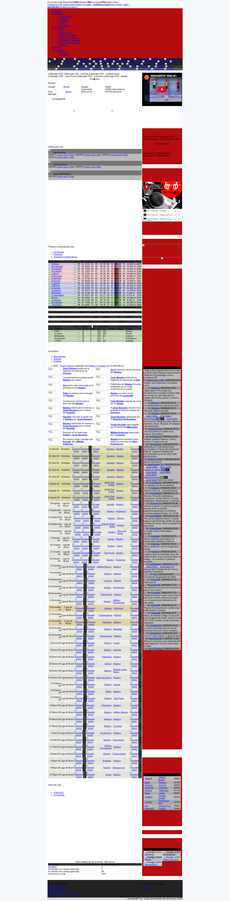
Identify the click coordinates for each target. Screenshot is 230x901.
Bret (155, 574)
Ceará (116, 643)
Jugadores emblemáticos (65, 257)
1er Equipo (59, 252)
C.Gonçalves (58, 295)
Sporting (110, 449)
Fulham (162, 782)
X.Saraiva (56, 300)
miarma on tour (155, 429)
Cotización (59, 793)
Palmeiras (121, 511)
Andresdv (155, 536)
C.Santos (56, 288)
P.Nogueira (57, 276)
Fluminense (118, 588)
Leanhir (148, 802)
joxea (147, 793)
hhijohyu (155, 408)
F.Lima (55, 298)
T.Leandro (56, 290)
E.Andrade (57, 269)
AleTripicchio (155, 436)
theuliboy (52, 867)
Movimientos (59, 356)
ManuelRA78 (151, 864)
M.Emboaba (57, 266)
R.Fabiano (56, 271)
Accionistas (59, 795)
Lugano (102, 366)
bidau (147, 782)
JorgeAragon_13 (155, 464)
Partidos (57, 361)
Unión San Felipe (109, 483)
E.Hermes (56, 278)
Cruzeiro (108, 581)
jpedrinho (149, 788)
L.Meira (55, 274)
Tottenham (164, 790)
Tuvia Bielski (155, 444)
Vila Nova (118, 608)
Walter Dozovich (171, 859)
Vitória (120, 546)
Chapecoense (105, 615)
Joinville (110, 504)
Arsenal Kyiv (165, 806)
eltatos (148, 859)
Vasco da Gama (121, 532)
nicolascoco (155, 503)
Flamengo (120, 560)
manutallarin (155, 564)
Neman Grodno (162, 797)
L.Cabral (56, 283)
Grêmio (120, 518)
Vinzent (148, 790)
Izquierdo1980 (155, 638)
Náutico (92, 366)
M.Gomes (56, 281)
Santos (111, 539)
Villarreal (163, 788)
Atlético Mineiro (104, 567)
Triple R (148, 779)
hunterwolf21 (169, 854)
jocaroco (149, 785)
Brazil (68, 92)
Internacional (106, 636)
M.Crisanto (57, 302)
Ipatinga (117, 574)
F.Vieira (55, 264)
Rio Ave (162, 785)
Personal (58, 254)
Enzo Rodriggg (155, 649)
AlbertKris (149, 854)
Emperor (155, 488)
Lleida (162, 793)
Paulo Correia (66, 366)
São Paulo (109, 553)
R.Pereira (56, 293)
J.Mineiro (56, 286)
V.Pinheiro (56, 305)
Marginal (155, 388)
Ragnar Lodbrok (155, 459)
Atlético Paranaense (119, 601)
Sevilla (162, 808)
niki (146, 806)
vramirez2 (149, 808)
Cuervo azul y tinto (65, 155)
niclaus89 (155, 580)
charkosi (149, 797)
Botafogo (118, 629)
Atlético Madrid (162, 778)
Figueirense (106, 594)
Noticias (57, 359)
